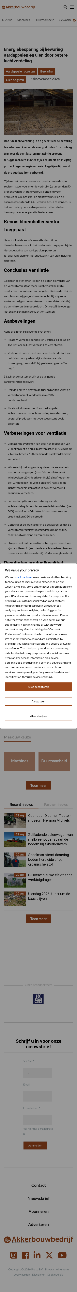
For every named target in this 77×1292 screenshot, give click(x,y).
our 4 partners (24, 577)
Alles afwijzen (38, 716)
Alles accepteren (38, 686)
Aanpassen (38, 701)
